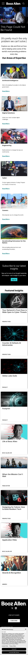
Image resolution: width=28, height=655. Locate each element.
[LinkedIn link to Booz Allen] (16, 608)
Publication (6, 485)
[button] (23, 3)
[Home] (13, 3)
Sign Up (14, 279)
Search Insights (14, 595)
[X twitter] (12, 608)
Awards (4, 584)
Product (5, 387)
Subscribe (13, 620)
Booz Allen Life (7, 453)
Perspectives (6, 321)
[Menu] (3, 3)
